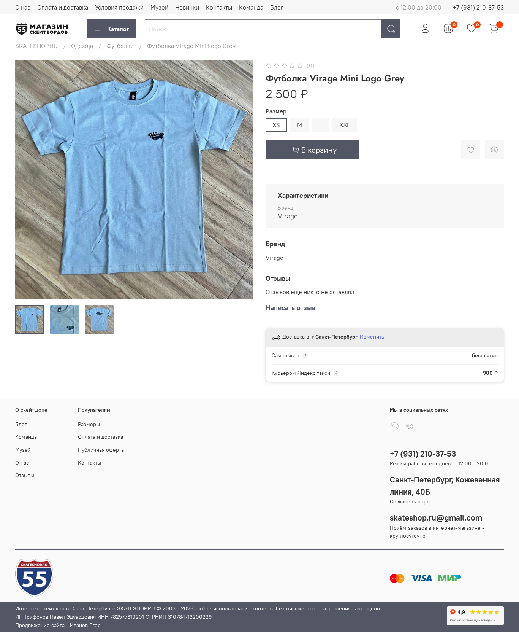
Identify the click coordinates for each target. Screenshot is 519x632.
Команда (251, 7)
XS (276, 125)
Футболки (120, 45)
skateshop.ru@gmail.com (436, 518)
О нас (22, 7)
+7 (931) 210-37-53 (478, 7)
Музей (159, 7)
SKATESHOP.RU (36, 45)
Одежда (82, 45)
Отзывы (24, 475)
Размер (276, 111)
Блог (276, 7)
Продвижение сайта (40, 625)
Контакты (219, 7)
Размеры (89, 424)
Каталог (118, 29)
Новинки (187, 7)
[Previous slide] (27, 180)
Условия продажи (119, 7)
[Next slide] (241, 180)
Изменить (372, 336)
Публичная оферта (101, 449)
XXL (344, 125)
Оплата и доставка (62, 7)
